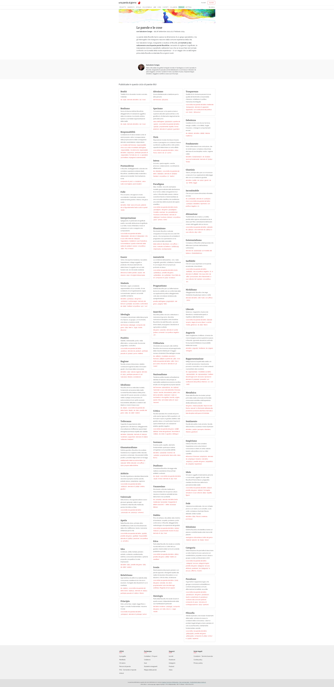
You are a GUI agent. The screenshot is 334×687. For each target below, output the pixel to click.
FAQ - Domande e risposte (127, 670)
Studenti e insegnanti (150, 666)
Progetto (122, 7)
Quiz (145, 663)
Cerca (212, 7)
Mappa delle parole (150, 670)
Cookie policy (198, 659)
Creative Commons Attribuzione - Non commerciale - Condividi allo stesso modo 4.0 (184, 682)
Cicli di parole (147, 7)
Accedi (203, 2)
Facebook (172, 659)
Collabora (173, 7)
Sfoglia (138, 7)
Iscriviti (211, 2)
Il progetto (122, 656)
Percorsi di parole (125, 666)
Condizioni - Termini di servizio (203, 656)
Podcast (171, 666)
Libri (154, 7)
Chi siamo (122, 663)
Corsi (159, 7)
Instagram (172, 663)
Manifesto (131, 7)
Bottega (188, 7)
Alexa (170, 670)
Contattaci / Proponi (150, 656)
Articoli (121, 673)
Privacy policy (198, 663)
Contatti (165, 7)
